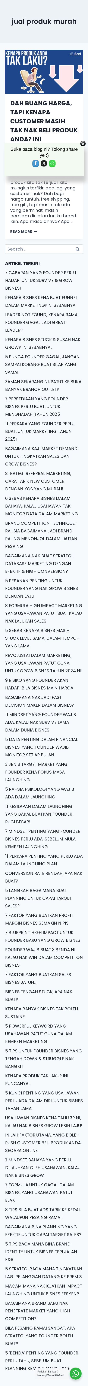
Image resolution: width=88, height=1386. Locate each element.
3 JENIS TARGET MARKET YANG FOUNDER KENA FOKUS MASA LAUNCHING (36, 772)
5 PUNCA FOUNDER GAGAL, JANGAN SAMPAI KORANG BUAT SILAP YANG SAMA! (42, 364)
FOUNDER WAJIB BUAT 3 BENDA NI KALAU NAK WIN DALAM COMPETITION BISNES (44, 957)
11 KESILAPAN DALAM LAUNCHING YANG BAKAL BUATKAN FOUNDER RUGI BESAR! (38, 814)
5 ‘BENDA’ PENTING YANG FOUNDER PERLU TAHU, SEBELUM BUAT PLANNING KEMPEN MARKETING (41, 1360)
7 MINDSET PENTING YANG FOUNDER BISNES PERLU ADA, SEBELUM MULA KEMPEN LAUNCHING (42, 839)
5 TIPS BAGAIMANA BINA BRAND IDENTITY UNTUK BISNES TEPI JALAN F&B (41, 1251)
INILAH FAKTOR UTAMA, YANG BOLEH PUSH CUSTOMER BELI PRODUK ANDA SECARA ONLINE (43, 1142)
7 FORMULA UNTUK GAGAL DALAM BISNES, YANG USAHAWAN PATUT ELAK (39, 1192)
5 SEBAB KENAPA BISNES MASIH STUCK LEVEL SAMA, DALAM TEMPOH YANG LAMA (42, 638)
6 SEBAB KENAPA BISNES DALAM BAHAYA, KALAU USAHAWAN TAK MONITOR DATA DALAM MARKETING (41, 506)
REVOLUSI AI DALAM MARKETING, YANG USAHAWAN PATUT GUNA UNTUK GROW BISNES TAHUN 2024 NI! (43, 663)
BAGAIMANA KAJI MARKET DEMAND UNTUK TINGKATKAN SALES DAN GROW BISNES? (41, 456)
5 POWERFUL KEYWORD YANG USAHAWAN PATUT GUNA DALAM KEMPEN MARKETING (38, 1033)
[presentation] (44, 72)
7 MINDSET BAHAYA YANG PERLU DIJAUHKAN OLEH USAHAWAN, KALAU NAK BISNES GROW (43, 1167)
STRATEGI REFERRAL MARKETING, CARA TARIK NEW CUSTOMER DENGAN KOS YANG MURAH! (38, 481)
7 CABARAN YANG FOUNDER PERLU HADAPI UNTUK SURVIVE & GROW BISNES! (40, 280)
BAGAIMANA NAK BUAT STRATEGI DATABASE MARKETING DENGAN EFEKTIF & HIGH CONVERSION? (38, 563)
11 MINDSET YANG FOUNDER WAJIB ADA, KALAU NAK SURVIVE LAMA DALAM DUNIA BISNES (40, 722)
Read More (23, 231)
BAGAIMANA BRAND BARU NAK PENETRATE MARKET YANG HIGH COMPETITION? (37, 1311)
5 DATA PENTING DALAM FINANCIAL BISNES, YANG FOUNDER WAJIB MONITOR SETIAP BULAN (41, 747)
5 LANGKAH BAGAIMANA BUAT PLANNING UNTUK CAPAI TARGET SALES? (38, 898)
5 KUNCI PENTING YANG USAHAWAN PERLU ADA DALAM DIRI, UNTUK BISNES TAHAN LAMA (44, 1100)
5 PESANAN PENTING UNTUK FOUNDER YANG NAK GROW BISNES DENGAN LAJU (41, 588)
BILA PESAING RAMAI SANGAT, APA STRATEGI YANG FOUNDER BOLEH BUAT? (40, 1336)
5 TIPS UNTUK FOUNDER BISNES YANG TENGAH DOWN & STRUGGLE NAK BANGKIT (43, 1058)
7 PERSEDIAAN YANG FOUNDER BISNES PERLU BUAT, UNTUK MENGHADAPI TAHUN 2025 (36, 406)
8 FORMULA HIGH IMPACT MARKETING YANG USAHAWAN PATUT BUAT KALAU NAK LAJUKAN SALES (43, 613)
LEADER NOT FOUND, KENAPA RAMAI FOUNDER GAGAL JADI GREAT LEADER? (42, 322)
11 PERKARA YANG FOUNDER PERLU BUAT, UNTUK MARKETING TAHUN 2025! (40, 431)
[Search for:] (44, 249)
